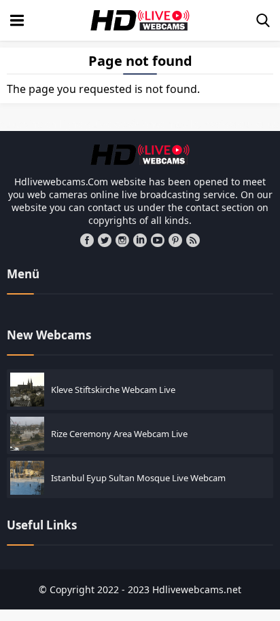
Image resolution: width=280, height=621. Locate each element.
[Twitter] (104, 240)
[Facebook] (87, 240)
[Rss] (193, 240)
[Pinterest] (175, 240)
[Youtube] (157, 240)
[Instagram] (122, 240)
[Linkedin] (140, 240)
